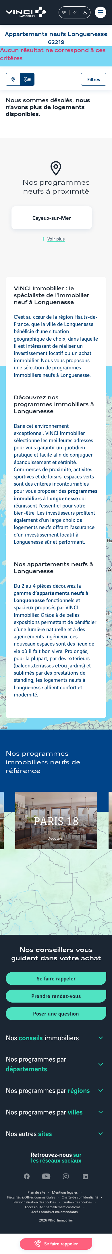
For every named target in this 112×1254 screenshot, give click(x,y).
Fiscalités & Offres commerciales (31, 1196)
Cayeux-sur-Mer (51, 217)
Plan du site (36, 1192)
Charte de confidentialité (80, 1196)
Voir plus (56, 238)
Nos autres (29, 1133)
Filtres (93, 79)
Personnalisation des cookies (34, 1201)
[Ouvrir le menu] (100, 12)
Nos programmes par (36, 1063)
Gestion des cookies (77, 1201)
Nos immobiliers (42, 1037)
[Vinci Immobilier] (23, 12)
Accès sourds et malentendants (54, 1211)
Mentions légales (65, 1192)
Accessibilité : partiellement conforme (52, 1206)
